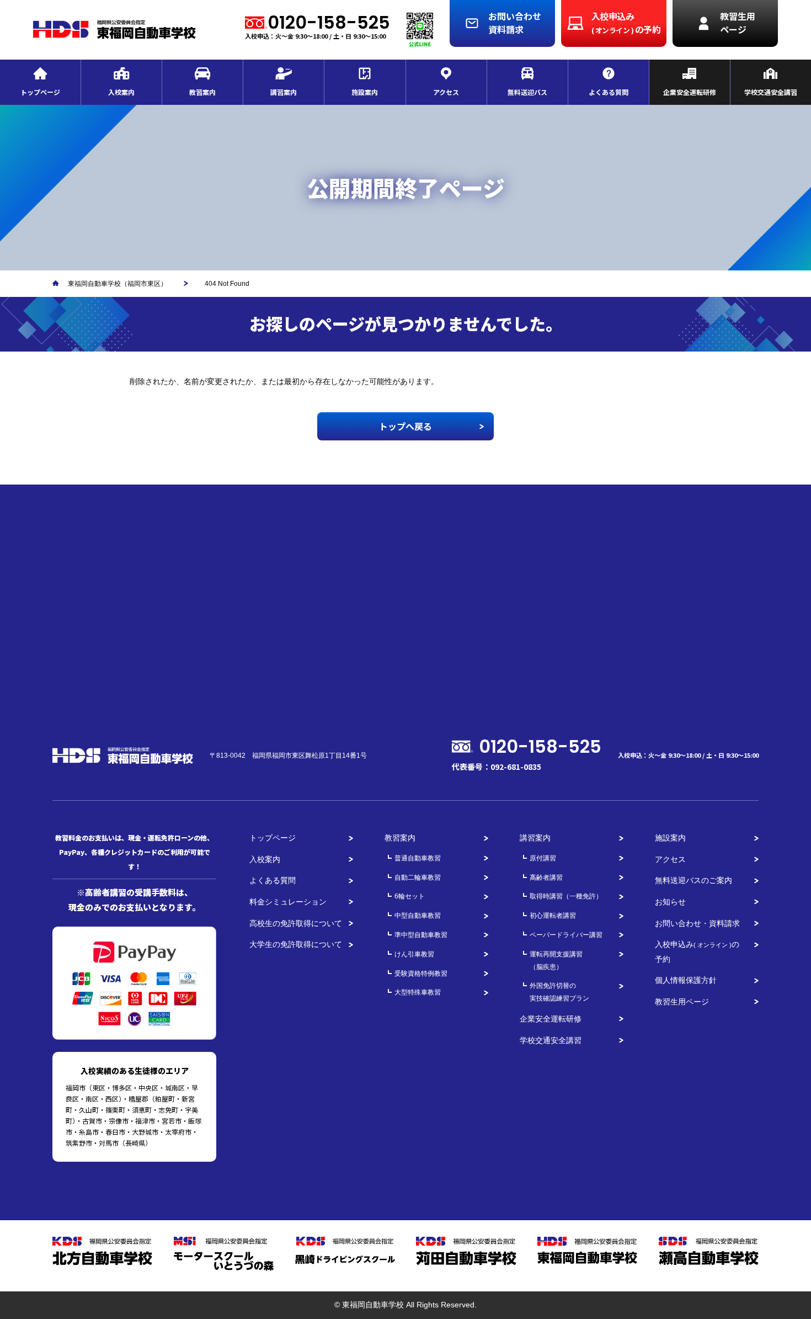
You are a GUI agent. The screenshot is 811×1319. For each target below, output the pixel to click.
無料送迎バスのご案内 (693, 880)
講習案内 (535, 837)
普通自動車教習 (417, 858)
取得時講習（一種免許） (566, 896)
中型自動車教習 (417, 915)
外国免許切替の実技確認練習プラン (559, 992)
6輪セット (409, 896)
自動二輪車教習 (417, 877)
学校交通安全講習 (550, 1040)
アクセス (670, 859)
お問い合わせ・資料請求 (697, 923)
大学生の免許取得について (295, 944)
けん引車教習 (414, 954)
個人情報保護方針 (686, 980)
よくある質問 (272, 880)
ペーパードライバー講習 (566, 935)
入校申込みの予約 (697, 952)
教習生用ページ (682, 1001)
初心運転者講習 (553, 915)
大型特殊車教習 (417, 992)
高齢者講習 (546, 877)
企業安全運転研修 (550, 1018)
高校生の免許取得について (295, 923)
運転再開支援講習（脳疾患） (556, 960)
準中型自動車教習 (420, 935)
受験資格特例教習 (420, 973)
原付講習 (543, 858)
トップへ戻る (405, 426)
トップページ (272, 837)
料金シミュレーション (288, 901)
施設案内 (670, 837)
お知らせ (670, 901)
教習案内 (400, 837)
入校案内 (264, 859)
